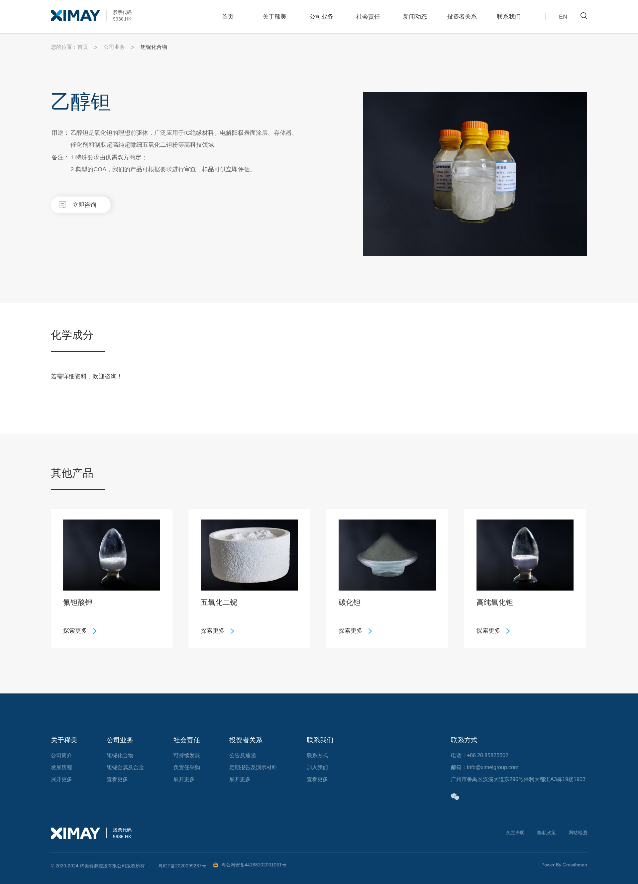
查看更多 (117, 779)
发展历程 (61, 767)
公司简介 (61, 755)
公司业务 (321, 16)
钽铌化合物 (120, 755)
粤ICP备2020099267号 (182, 865)
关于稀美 (274, 16)
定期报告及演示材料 (253, 767)
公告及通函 (242, 755)
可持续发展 (186, 755)
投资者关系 (462, 16)
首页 (228, 16)
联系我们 (509, 16)
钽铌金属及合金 (125, 767)
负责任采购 (186, 767)
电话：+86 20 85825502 (479, 755)
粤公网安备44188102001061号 (253, 864)
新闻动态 (415, 16)
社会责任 (368, 16)
